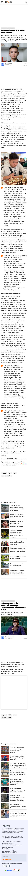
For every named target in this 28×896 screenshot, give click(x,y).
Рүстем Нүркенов (9, 636)
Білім (9, 28)
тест (14, 473)
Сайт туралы (5, 856)
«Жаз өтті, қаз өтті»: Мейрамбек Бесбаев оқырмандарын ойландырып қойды (13, 606)
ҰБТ (10, 473)
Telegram (24, 464)
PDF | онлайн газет (7, 859)
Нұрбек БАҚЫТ (8, 63)
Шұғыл (13, 28)
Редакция (5, 857)
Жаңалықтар (3, 28)
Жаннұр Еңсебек (6, 476)
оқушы (4, 473)
